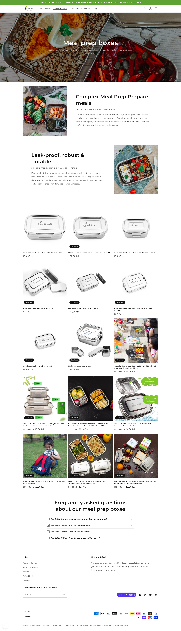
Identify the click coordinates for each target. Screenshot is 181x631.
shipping (26, 580)
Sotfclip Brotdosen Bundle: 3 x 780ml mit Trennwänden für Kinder (132, 425)
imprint (26, 572)
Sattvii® (32, 625)
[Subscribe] (64, 594)
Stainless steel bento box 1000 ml (38, 308)
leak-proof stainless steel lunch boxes (103, 114)
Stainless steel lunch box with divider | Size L (43, 253)
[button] (61, 8)
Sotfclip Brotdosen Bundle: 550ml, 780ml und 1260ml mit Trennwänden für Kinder (43, 425)
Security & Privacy (30, 567)
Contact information (122, 625)
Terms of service (82, 625)
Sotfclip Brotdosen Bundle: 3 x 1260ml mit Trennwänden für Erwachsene (87, 482)
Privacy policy (69, 625)
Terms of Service (30, 563)
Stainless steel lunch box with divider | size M (89, 253)
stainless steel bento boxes (125, 121)
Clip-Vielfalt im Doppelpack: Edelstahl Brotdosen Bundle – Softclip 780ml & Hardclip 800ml (90, 425)
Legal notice (108, 625)
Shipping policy (95, 625)
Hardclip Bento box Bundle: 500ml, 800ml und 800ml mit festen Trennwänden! (135, 482)
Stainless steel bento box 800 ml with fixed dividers (133, 309)
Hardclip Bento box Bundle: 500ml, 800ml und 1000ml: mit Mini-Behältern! (135, 367)
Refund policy (57, 625)
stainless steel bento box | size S (37, 366)
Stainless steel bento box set (81, 366)
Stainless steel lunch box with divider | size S (134, 253)
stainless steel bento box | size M (83, 308)
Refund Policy (28, 576)
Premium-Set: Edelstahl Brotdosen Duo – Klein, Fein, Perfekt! (44, 482)
